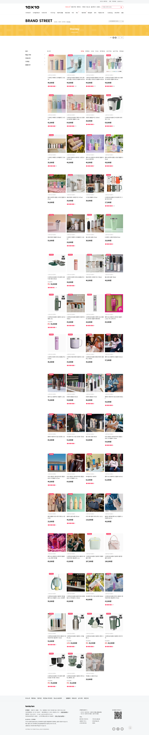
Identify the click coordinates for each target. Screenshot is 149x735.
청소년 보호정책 (58, 698)
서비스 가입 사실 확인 (59, 716)
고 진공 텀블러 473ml (91, 197)
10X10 (32, 7)
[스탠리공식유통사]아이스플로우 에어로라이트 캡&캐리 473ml (114, 597)
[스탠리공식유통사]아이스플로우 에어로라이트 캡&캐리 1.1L (76, 557)
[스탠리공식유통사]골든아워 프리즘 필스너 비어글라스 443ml (76, 597)
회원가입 (105, 1)
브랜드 (98, 7)
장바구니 (120, 1)
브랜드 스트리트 (61, 22)
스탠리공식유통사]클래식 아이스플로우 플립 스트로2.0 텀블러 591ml (95, 78)
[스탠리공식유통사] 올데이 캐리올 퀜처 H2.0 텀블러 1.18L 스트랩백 (56, 597)
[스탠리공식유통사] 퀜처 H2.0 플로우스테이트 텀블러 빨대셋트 (95, 318)
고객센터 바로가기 (83, 710)
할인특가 (93, 7)
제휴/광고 (74, 698)
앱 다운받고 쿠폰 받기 (116, 710)
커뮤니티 (67, 7)
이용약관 (39, 698)
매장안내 (86, 698)
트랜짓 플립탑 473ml (91, 397)
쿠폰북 (93, 723)
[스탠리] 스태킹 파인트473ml (112, 237)
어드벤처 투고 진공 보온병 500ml (94, 596)
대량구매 (73, 7)
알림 (110, 1)
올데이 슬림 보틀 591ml (73, 516)
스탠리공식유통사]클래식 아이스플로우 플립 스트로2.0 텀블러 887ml (76, 78)
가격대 (27, 61)
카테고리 (28, 58)
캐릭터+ (79, 7)
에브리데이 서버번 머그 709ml (94, 277)
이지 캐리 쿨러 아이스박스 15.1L (94, 516)
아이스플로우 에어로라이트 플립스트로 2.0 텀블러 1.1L (75, 477)
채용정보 (33, 698)
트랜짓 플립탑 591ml (72, 397)
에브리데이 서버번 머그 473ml (75, 197)
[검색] (121, 7)
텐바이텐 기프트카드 (84, 719)
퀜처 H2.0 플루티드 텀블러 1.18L (56, 397)
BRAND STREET (38, 21)
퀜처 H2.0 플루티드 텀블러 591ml (114, 357)
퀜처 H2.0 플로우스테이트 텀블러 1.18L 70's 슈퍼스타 (113, 318)
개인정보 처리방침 (47, 698)
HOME (55, 22)
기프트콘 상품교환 (96, 719)
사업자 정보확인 (64, 712)
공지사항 (80, 698)
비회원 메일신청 (95, 721)
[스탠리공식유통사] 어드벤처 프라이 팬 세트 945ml (56, 278)
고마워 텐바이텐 (83, 723)
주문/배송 (114, 1)
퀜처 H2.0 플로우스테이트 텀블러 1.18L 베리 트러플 (56, 557)
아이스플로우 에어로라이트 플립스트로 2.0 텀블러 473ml (56, 477)
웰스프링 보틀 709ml (110, 277)
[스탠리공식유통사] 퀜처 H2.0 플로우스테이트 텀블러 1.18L (76, 118)
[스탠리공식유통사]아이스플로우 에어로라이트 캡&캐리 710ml (57, 637)
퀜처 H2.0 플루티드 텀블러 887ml (114, 476)
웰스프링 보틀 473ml (91, 237)
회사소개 (27, 698)
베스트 (88, 7)
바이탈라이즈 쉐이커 (91, 476)
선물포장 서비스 (83, 721)
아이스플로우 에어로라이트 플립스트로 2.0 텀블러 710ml (113, 437)
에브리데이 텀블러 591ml (54, 237)
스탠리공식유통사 (52, 75)
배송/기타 (28, 55)
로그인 (101, 1)
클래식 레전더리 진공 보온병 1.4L (56, 436)
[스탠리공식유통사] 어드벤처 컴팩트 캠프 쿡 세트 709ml (56, 677)
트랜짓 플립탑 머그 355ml (92, 117)
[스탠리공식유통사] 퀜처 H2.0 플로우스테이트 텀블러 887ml (114, 78)
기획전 (84, 7)
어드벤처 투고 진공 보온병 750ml (75, 436)
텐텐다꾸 (28, 65)
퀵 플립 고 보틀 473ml (92, 676)
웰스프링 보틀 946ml (91, 436)
